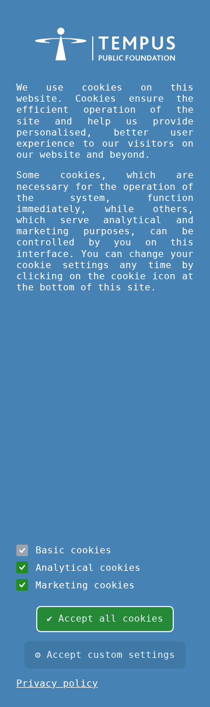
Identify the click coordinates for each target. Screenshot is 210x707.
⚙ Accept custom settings (105, 654)
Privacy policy (57, 683)
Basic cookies (73, 550)
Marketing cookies (85, 585)
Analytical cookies (88, 567)
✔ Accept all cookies (105, 618)
